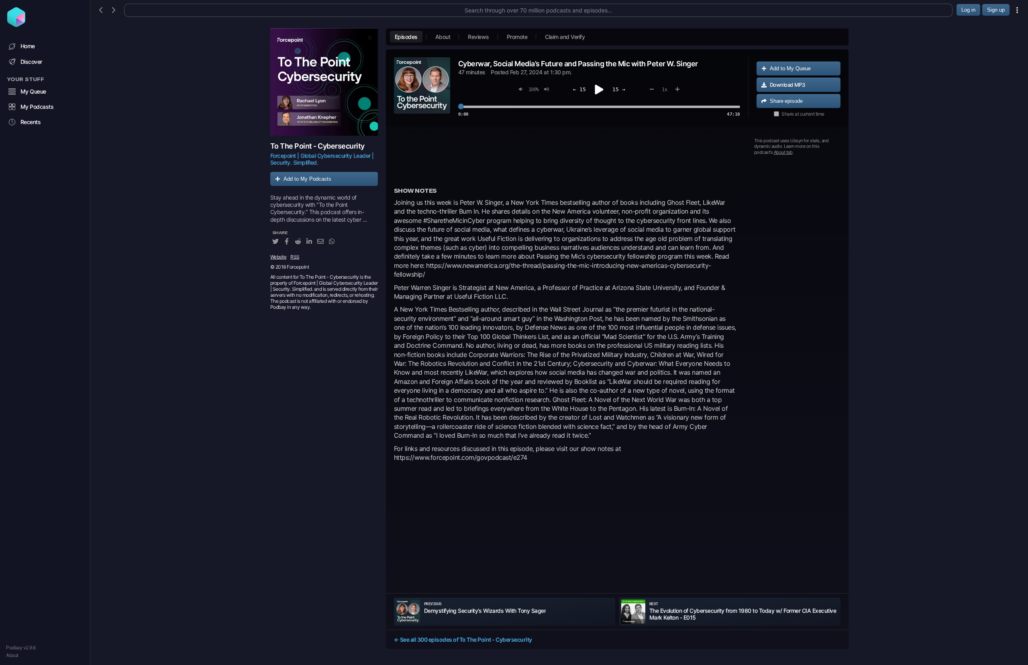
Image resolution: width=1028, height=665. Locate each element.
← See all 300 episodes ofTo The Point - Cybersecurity (463, 639)
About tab (783, 152)
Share (786, 101)
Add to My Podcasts (307, 179)
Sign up (996, 10)
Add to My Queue (790, 68)
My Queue (33, 91)
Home (27, 46)
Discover (31, 61)
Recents (30, 121)
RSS (295, 257)
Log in (968, 10)
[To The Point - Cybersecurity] (324, 82)
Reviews (478, 36)
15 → (618, 89)
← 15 (579, 89)
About (12, 655)
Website (278, 257)
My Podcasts (37, 106)
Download (787, 85)
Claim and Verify (565, 36)
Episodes (406, 36)
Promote (517, 36)
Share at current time (802, 114)
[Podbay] (16, 24)
